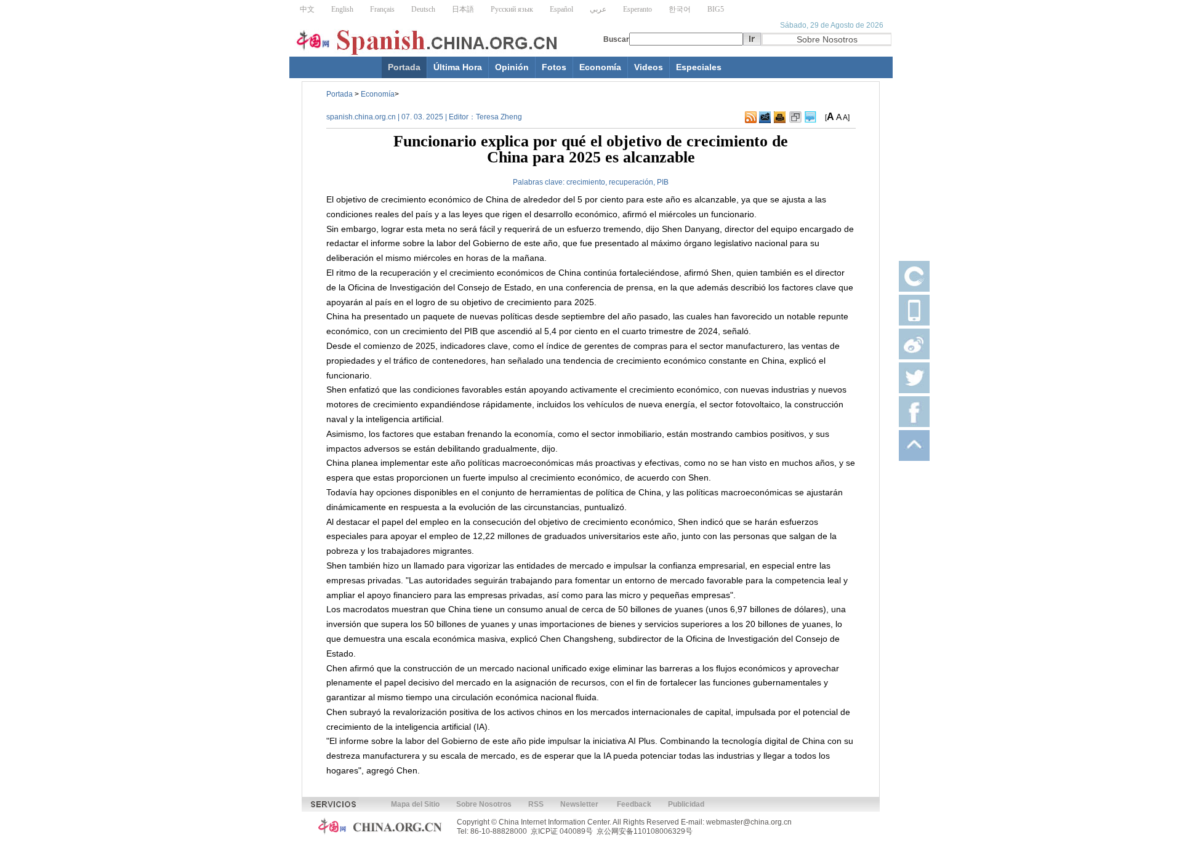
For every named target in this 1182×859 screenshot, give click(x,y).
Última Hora (457, 67)
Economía (600, 67)
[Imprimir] (780, 117)
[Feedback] (765, 117)
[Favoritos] (795, 117)
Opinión (512, 67)
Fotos (554, 67)
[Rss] (751, 117)
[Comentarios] (810, 117)
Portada (404, 67)
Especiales (699, 67)
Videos (648, 67)
